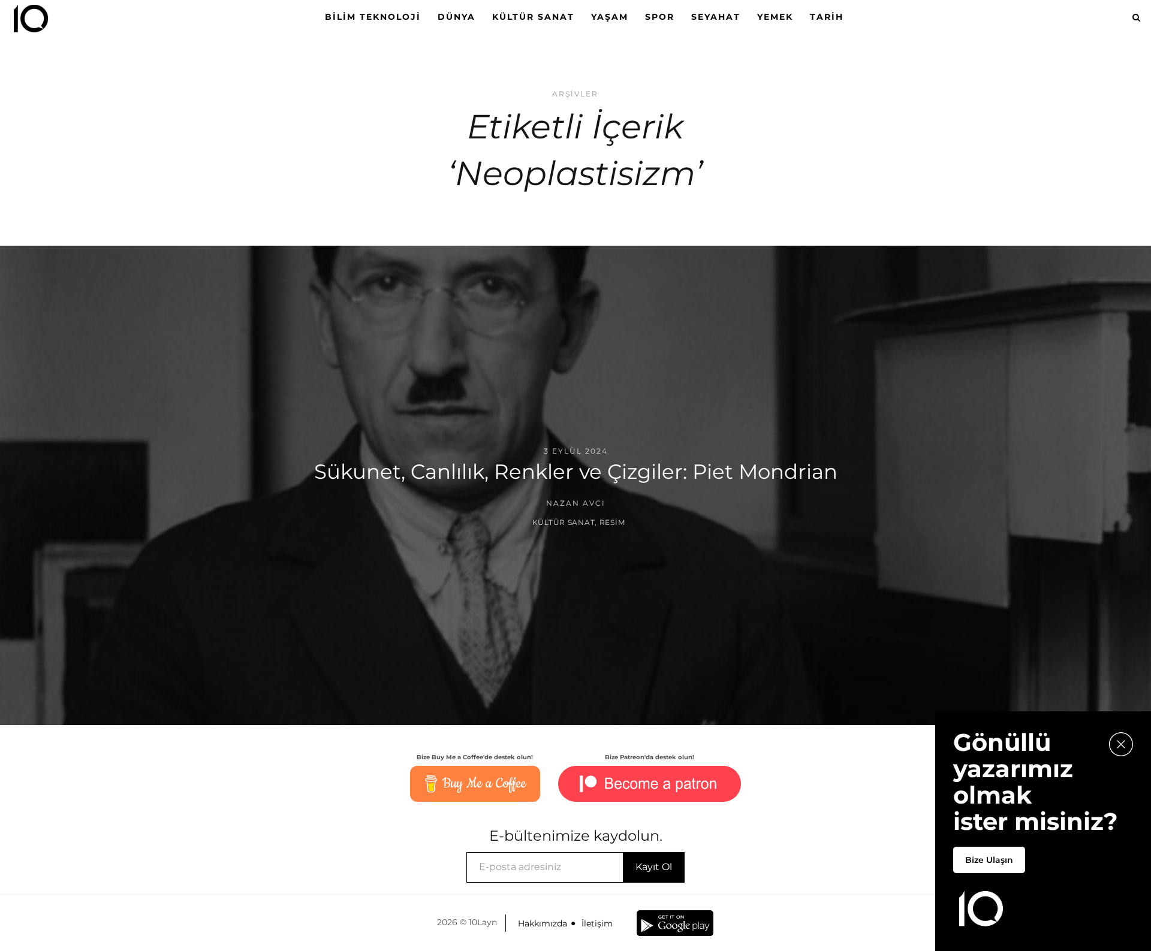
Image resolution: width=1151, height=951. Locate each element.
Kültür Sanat (533, 16)
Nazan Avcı (575, 503)
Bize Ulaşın (989, 860)
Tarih (826, 16)
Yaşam (609, 16)
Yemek (775, 16)
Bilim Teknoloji (373, 16)
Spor (659, 16)
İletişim (597, 923)
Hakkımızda (542, 923)
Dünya (456, 16)
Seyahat (715, 16)
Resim (612, 522)
